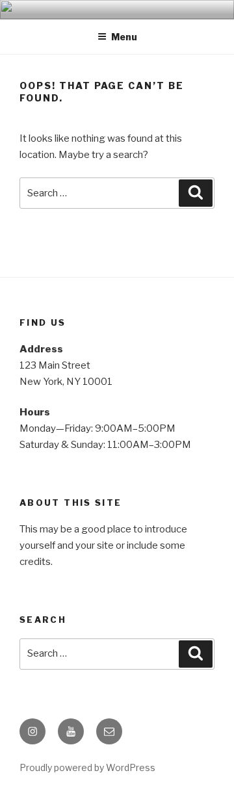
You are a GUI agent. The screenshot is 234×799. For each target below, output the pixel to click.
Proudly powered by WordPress (87, 767)
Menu (124, 36)
